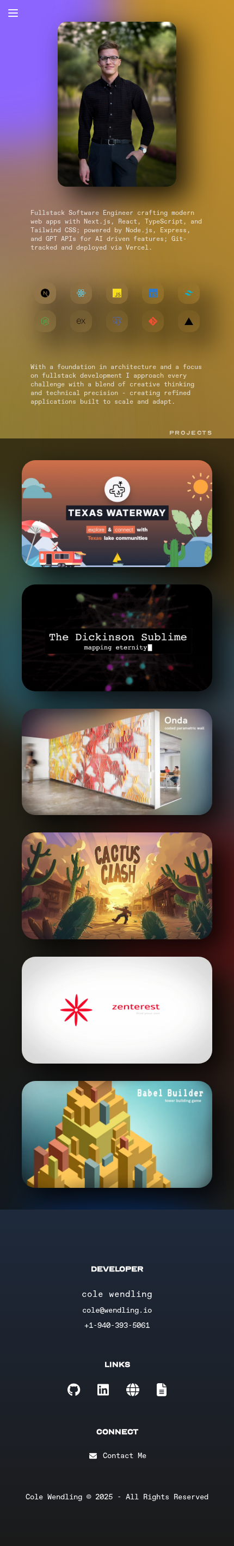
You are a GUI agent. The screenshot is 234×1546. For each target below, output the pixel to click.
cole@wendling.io (117, 1310)
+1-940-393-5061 (117, 1325)
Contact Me (124, 1455)
